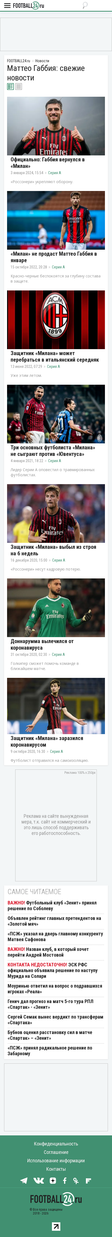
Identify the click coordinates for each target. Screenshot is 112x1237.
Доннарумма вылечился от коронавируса (42, 644)
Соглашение (56, 1152)
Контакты (56, 1169)
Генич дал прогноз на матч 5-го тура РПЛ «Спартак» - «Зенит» (51, 1004)
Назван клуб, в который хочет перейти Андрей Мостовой (48, 952)
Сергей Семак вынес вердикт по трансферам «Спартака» (55, 1019)
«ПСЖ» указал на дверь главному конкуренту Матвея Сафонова (55, 936)
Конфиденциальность (56, 1144)
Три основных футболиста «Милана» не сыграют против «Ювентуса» (53, 450)
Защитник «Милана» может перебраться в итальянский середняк (55, 356)
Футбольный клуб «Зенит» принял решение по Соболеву (52, 905)
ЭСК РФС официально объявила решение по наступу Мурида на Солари (53, 970)
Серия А (54, 173)
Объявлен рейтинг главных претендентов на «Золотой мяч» (54, 921)
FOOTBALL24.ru (28, 5)
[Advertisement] (56, 34)
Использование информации (56, 1160)
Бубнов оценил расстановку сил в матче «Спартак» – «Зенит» (50, 1035)
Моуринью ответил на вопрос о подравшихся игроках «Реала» (55, 988)
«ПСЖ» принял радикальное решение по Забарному (50, 1050)
